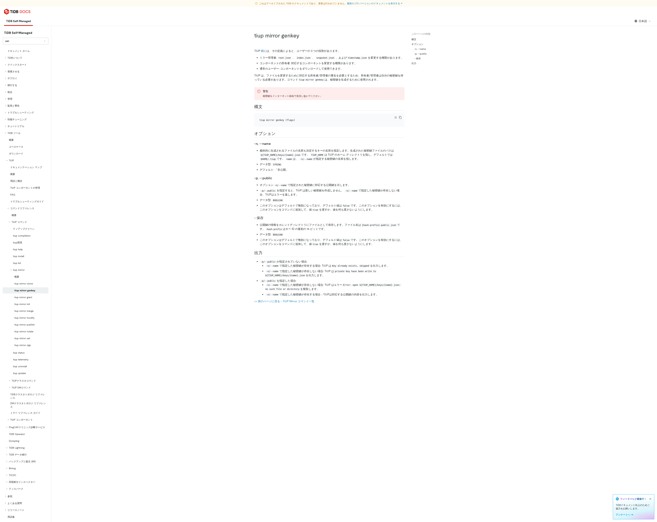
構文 (413, 39)
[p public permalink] (275, 178)
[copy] (400, 117)
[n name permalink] (274, 143)
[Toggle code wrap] (395, 117)
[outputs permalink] (265, 253)
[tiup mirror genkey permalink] (302, 35)
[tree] (25, 284)
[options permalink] (278, 134)
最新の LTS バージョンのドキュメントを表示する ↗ (374, 3)
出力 (413, 63)
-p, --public (420, 53)
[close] (650, 499)
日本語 (643, 21)
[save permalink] (266, 218)
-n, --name (420, 49)
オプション (417, 44)
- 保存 (417, 58)
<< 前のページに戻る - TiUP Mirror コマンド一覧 (284, 301)
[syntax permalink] (265, 107)
